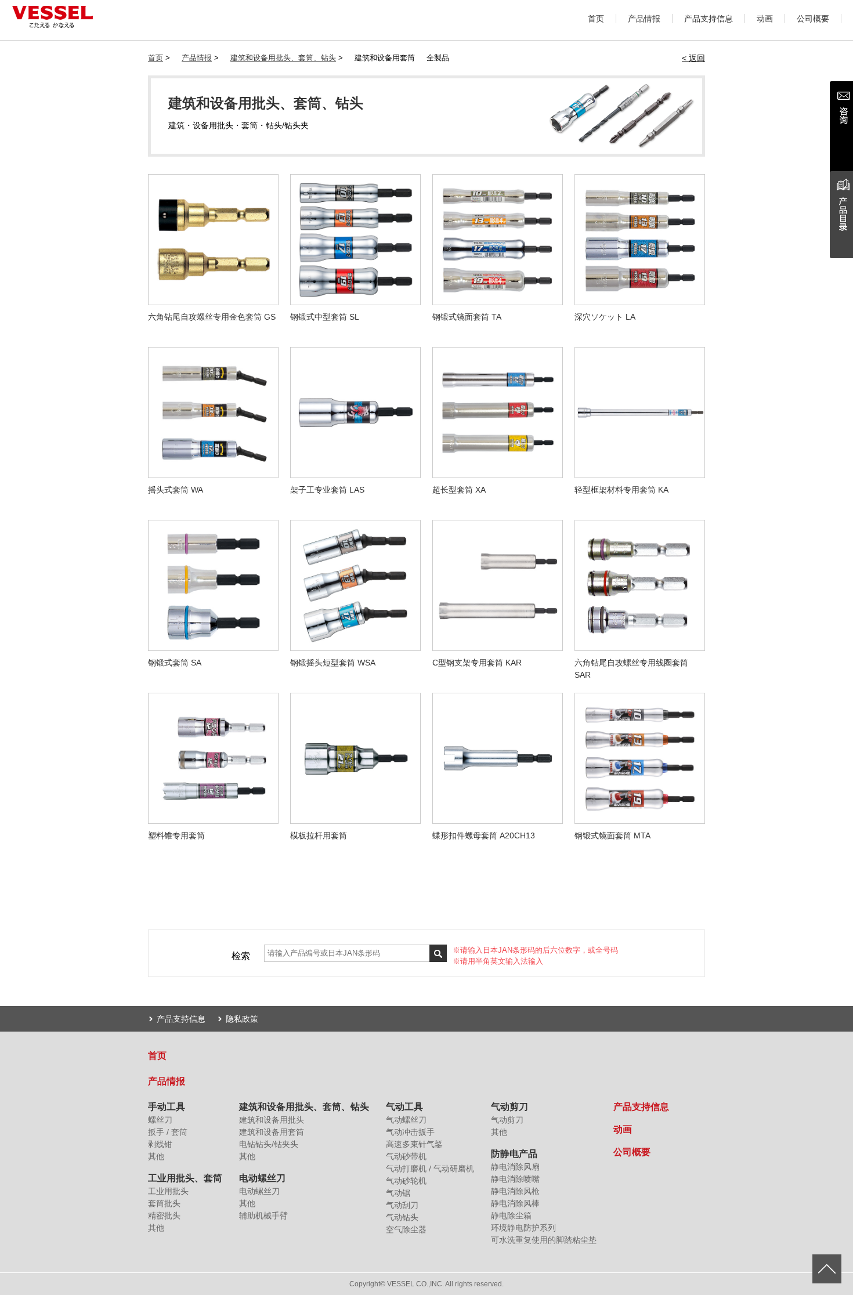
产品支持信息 (708, 18)
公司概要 (813, 18)
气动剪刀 (509, 1107)
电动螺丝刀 (262, 1178)
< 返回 (693, 58)
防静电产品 (514, 1154)
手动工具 (166, 1107)
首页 (596, 18)
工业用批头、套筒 (185, 1178)
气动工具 (404, 1107)
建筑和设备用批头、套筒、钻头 (283, 57)
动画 (765, 18)
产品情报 (644, 18)
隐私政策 (242, 1018)
